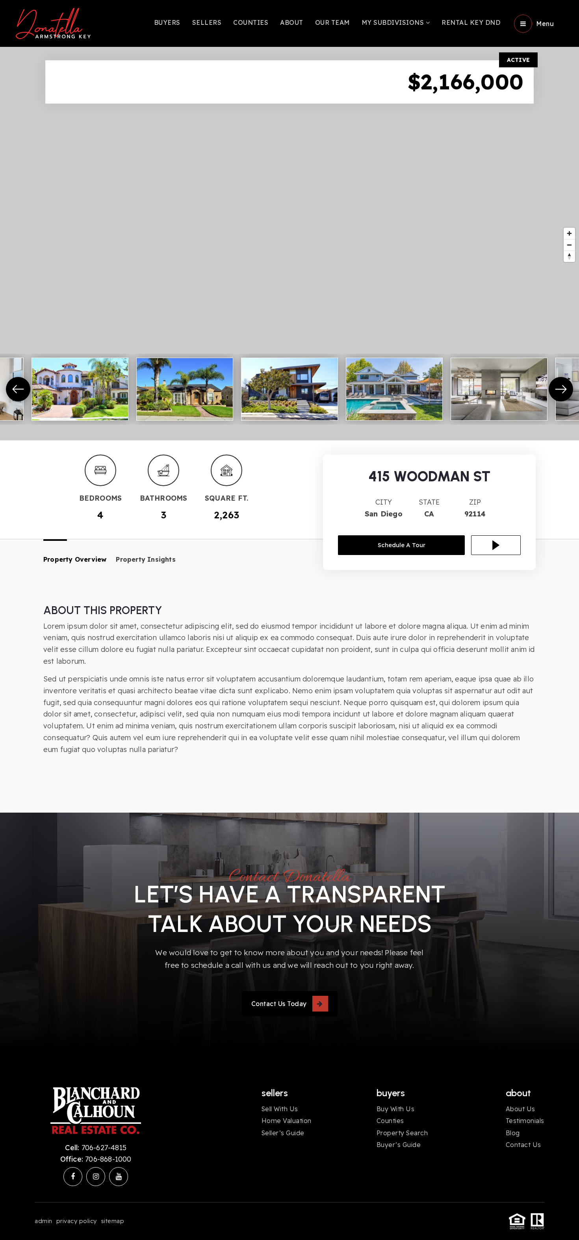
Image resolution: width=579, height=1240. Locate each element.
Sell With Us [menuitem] (280, 1109)
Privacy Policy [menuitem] (76, 1221)
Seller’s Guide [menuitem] (283, 1133)
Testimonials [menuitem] (525, 1121)
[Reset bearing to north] (569, 256)
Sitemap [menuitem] (112, 1221)
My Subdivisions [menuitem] (394, 22)
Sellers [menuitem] (207, 22)
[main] (289, 406)
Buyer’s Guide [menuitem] (399, 1145)
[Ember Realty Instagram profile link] (95, 1176)
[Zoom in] (569, 233)
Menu (545, 24)
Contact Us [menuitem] (523, 1145)
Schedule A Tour (401, 545)
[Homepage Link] (53, 22)
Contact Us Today (279, 1004)
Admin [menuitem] (43, 1221)
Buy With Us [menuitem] (396, 1109)
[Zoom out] (569, 245)
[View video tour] (496, 545)
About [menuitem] (291, 22)
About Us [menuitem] (520, 1109)
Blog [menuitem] (513, 1133)
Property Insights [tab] (145, 559)
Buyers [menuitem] (167, 22)
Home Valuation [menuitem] (287, 1121)
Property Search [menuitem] (402, 1133)
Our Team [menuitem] (332, 22)
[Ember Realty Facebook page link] (72, 1176)
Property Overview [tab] (74, 559)
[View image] (80, 389)
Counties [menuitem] (250, 22)
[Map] (289, 243)
